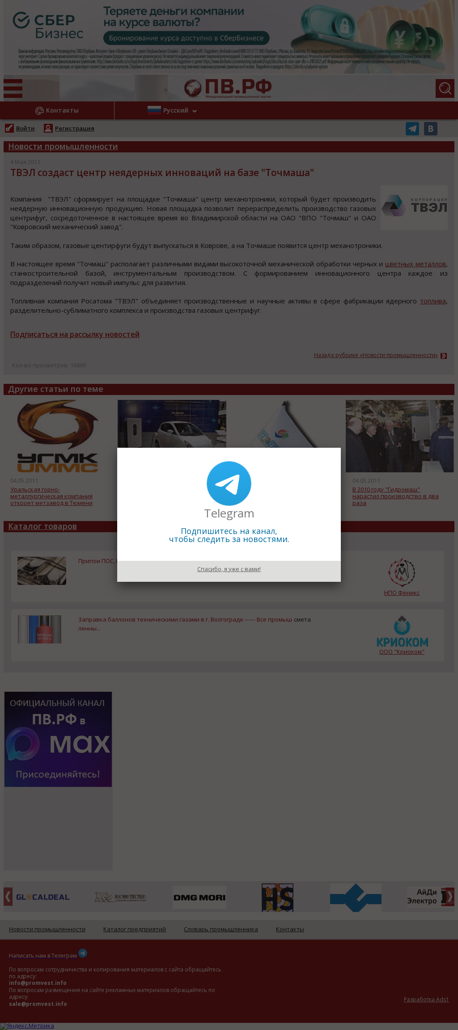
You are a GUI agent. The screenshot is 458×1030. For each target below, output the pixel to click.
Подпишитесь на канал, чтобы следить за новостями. (229, 535)
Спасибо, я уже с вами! (229, 569)
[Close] (341, 448)
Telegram (229, 513)
